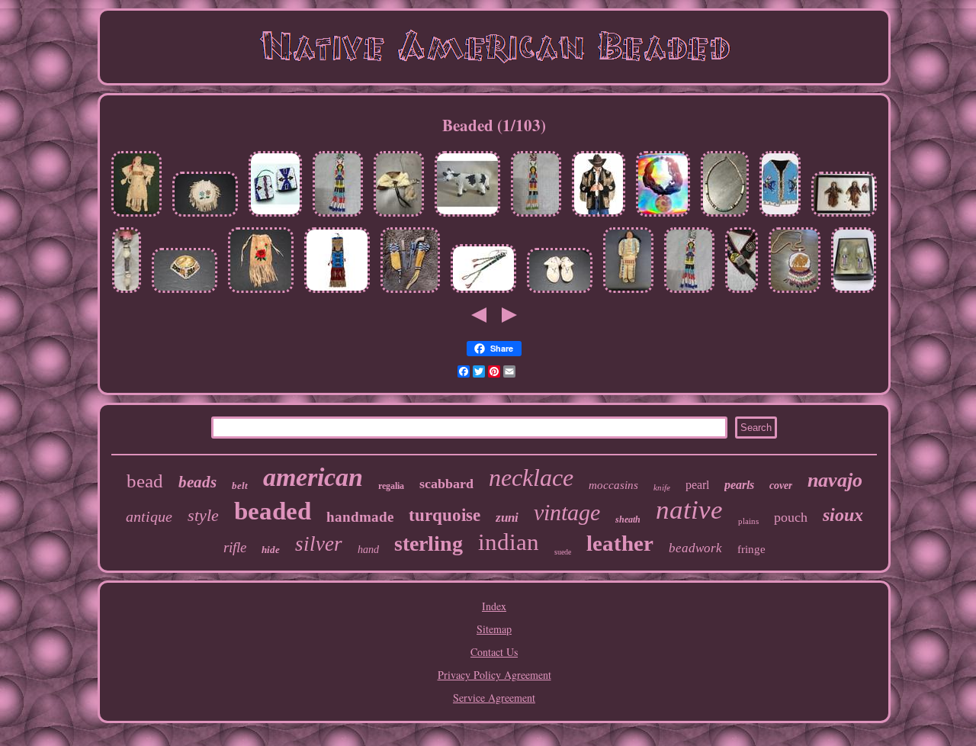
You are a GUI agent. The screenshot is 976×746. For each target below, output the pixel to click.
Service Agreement (494, 697)
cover (780, 485)
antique (149, 516)
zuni (507, 517)
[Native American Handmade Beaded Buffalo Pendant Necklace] (794, 292)
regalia (391, 486)
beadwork (695, 548)
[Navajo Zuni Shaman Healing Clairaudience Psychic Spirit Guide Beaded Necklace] (663, 216)
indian (508, 542)
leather (619, 543)
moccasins (613, 485)
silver (318, 543)
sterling (428, 543)
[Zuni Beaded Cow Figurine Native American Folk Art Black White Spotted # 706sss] (467, 216)
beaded (272, 511)
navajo (834, 480)
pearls (739, 484)
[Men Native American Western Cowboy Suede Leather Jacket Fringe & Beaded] (598, 216)
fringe (751, 549)
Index (494, 606)
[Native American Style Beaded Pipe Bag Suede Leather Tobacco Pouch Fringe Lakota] (337, 292)
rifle (234, 547)
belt (240, 485)
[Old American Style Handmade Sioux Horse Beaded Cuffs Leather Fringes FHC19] (275, 216)
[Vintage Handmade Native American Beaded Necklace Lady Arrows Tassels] (338, 216)
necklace (531, 477)
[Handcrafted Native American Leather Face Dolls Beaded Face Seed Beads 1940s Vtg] (844, 216)
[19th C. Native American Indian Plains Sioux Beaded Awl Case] (483, 292)
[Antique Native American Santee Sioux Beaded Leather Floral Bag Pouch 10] (205, 216)
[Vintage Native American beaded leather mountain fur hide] (399, 216)
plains (748, 521)
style (203, 515)
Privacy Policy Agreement (494, 674)
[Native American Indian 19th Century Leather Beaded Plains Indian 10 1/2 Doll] (136, 216)
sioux (843, 515)
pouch (790, 517)
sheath (627, 519)
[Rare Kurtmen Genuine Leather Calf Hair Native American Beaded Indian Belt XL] (741, 292)
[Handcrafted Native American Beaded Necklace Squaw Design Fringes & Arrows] (536, 216)
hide (271, 549)
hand (368, 549)
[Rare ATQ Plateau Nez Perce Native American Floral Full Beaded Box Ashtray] (184, 292)
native (689, 510)
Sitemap (494, 629)
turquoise (444, 515)
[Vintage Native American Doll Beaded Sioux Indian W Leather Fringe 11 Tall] (628, 292)
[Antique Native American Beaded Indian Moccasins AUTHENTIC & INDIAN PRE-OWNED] (853, 292)
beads (197, 482)
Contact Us (494, 652)
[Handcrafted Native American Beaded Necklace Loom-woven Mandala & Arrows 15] (689, 292)
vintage (567, 512)
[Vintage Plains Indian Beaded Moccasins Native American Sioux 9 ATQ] (559, 292)
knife (661, 487)
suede (562, 552)
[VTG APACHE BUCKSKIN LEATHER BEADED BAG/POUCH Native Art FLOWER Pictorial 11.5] (260, 292)
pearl (697, 484)
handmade (359, 517)
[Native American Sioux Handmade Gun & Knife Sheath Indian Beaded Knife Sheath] (410, 292)
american (313, 477)
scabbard (446, 483)
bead (145, 481)
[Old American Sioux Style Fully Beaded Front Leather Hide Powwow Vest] (780, 216)
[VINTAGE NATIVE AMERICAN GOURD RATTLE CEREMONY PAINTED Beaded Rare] (126, 292)
